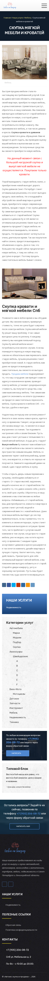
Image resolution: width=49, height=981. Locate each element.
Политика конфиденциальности (21, 929)
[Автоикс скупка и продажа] (10, 5)
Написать (16, 753)
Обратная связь (13, 925)
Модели (17, 637)
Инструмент (16, 708)
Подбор (17, 642)
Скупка (17, 647)
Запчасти (15, 703)
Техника (14, 722)
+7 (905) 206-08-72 (29, 813)
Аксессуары (16, 651)
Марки (16, 632)
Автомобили (16, 628)
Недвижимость (13, 607)
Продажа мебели (19, 373)
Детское (14, 698)
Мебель (8, 82)
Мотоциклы (19, 694)
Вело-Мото (16, 689)
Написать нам (23, 826)
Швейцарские (20, 656)
